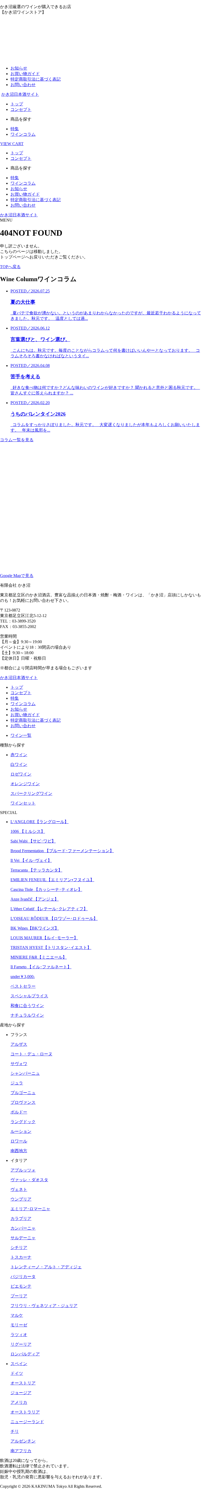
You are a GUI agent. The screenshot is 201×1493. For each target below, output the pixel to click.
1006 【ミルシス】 (27, 831)
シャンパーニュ (25, 1073)
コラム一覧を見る (17, 440)
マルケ (16, 1315)
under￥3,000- (22, 976)
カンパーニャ (23, 1228)
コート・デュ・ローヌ (31, 1054)
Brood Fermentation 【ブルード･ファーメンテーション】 (62, 851)
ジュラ (16, 1083)
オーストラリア (25, 1412)
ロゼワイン (20, 774)
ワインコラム (23, 134)
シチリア (18, 1247)
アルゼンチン (23, 1441)
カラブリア (20, 1218)
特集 (14, 129)
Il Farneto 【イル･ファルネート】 (40, 967)
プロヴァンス (23, 1102)
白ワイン (18, 764)
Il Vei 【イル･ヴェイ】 (31, 860)
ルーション (20, 1131)
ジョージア (20, 1392)
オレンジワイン (25, 784)
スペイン (18, 1363)
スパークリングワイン (31, 793)
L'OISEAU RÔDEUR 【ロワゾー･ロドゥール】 (54, 918)
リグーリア (20, 1344)
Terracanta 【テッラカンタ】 (36, 870)
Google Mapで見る (17, 575)
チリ (14, 1431)
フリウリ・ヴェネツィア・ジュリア (43, 1305)
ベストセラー (23, 986)
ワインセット (23, 803)
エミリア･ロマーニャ (30, 1209)
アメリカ (18, 1402)
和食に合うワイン (27, 1005)
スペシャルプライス (29, 996)
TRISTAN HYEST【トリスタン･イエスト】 (50, 947)
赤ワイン (18, 755)
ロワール (18, 1141)
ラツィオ (18, 1334)
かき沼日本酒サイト (20, 94)
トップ (16, 104)
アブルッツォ (23, 1170)
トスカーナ (20, 1257)
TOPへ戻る (10, 266)
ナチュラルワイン (27, 1015)
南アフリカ (20, 1451)
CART (12, 144)
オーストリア (23, 1383)
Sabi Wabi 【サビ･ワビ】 (33, 841)
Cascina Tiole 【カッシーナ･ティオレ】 (46, 889)
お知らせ (18, 68)
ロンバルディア (25, 1354)
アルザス (18, 1044)
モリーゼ (18, 1325)
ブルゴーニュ (23, 1092)
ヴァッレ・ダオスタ (29, 1180)
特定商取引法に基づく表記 (35, 79)
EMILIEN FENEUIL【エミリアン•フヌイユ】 (52, 880)
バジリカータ (23, 1276)
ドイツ (16, 1373)
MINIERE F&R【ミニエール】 (38, 957)
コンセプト (20, 109)
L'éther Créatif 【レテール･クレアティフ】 (49, 909)
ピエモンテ (20, 1286)
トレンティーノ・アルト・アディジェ (46, 1267)
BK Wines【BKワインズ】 (34, 928)
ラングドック (23, 1121)
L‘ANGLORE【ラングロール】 (39, 821)
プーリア (18, 1296)
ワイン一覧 (20, 735)
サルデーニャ (23, 1238)
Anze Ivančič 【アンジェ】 (34, 899)
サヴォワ (18, 1063)
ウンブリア (20, 1199)
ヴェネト (18, 1189)
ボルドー (18, 1112)
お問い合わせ (23, 84)
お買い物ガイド (25, 73)
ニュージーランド (27, 1422)
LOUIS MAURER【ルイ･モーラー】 (44, 938)
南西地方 (18, 1151)
